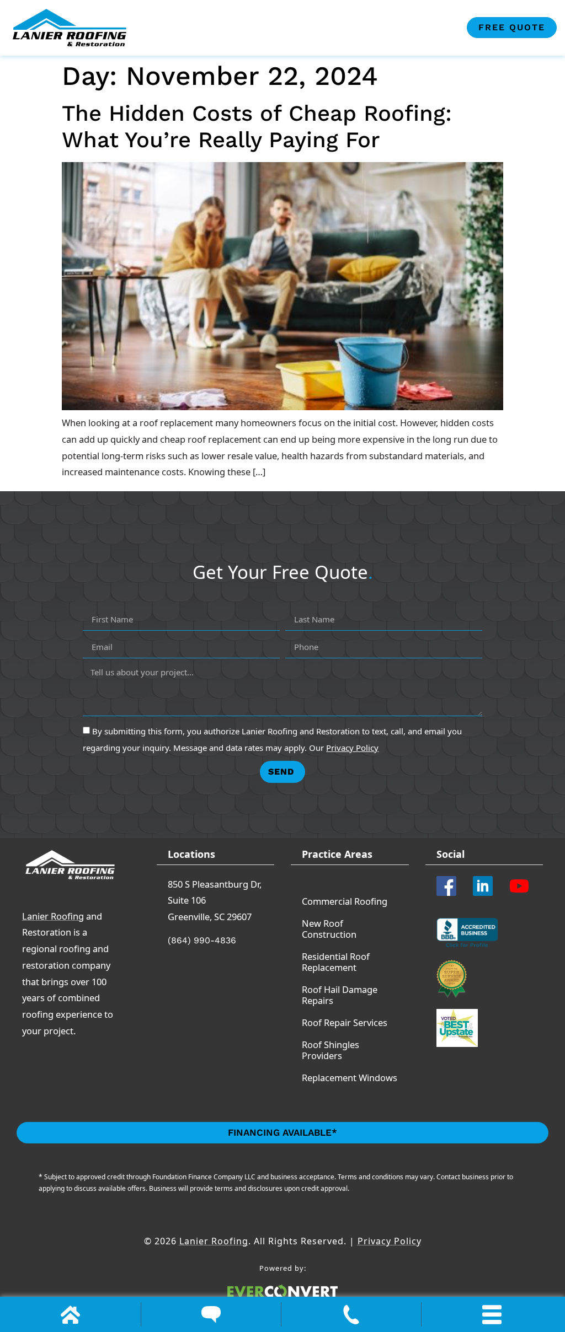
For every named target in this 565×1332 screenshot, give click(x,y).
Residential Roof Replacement (336, 962)
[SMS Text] (211, 1314)
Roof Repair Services (344, 1022)
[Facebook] (450, 886)
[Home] (70, 1314)
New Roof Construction (329, 929)
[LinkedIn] (486, 886)
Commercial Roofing (344, 901)
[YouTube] (523, 886)
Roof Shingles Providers (330, 1050)
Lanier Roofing (53, 916)
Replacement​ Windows (349, 1077)
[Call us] (351, 1314)
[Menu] (492, 1314)
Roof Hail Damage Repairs (339, 995)
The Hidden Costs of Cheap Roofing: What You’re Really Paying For (257, 126)
